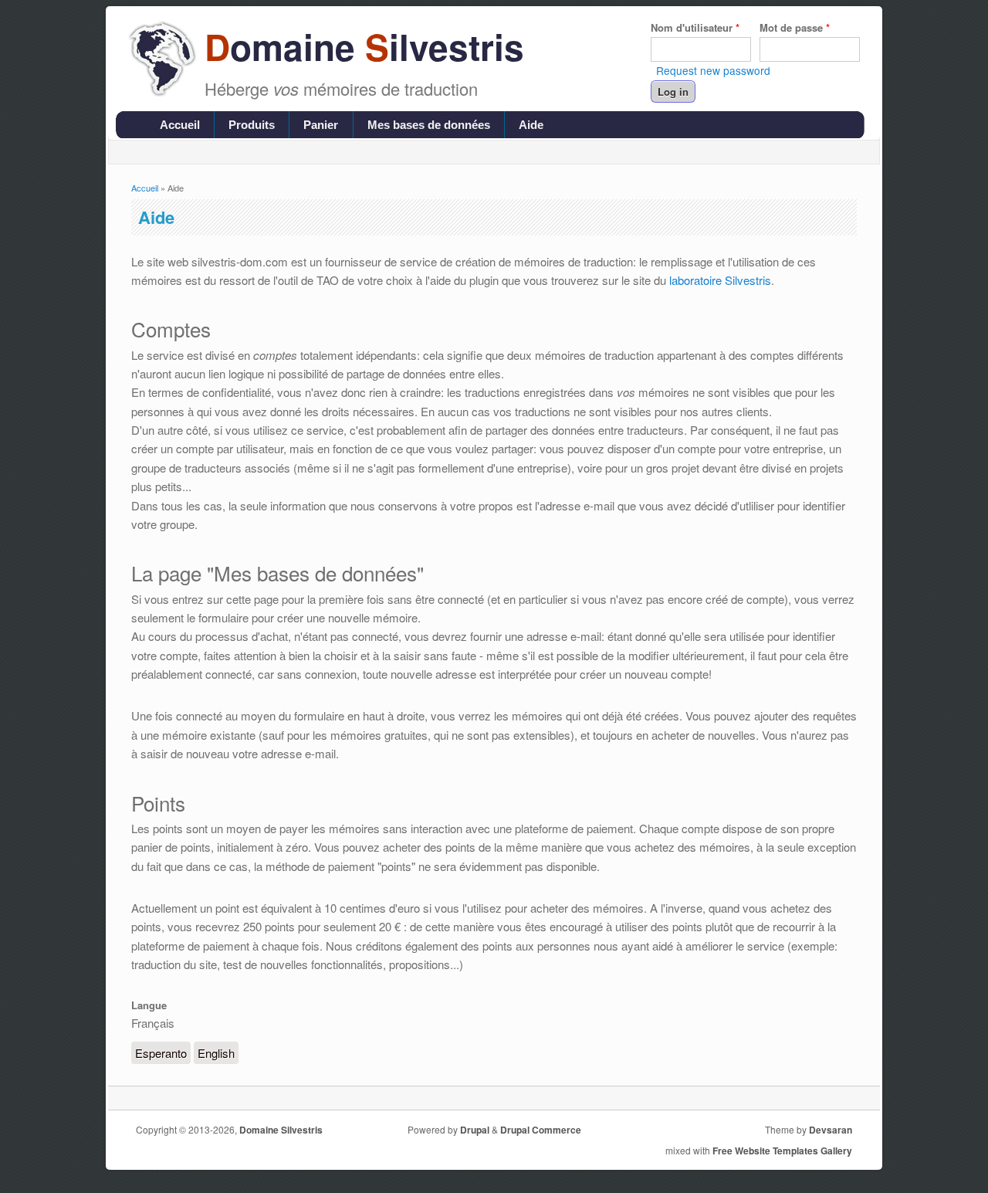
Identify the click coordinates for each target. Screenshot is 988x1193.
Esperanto (161, 1053)
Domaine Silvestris (281, 1130)
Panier (320, 124)
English (216, 1053)
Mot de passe (795, 27)
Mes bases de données (428, 124)
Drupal (474, 1130)
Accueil (180, 124)
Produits (251, 124)
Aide (531, 124)
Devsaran (830, 1130)
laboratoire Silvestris (720, 280)
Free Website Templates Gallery (782, 1150)
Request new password (713, 70)
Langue (149, 1005)
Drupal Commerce (540, 1130)
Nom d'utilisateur (695, 27)
